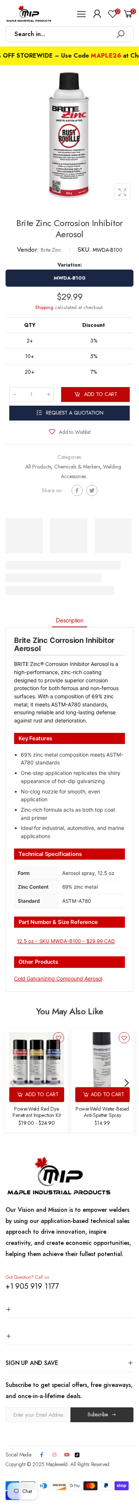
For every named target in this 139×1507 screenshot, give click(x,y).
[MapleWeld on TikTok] (77, 1454)
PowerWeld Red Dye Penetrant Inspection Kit (37, 1112)
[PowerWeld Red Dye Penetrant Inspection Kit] (36, 1059)
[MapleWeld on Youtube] (67, 1454)
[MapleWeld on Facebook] (41, 1454)
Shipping (44, 307)
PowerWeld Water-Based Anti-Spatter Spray (102, 1112)
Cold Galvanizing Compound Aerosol (58, 978)
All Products (38, 466)
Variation (69, 264)
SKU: (85, 249)
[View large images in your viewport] (122, 191)
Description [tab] (69, 620)
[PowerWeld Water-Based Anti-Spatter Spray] (102, 1059)
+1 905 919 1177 (32, 1286)
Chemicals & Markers (77, 466)
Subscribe (97, 1414)
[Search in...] (120, 34)
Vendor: (29, 249)
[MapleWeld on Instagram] (54, 1454)
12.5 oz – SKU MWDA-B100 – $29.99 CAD (66, 941)
